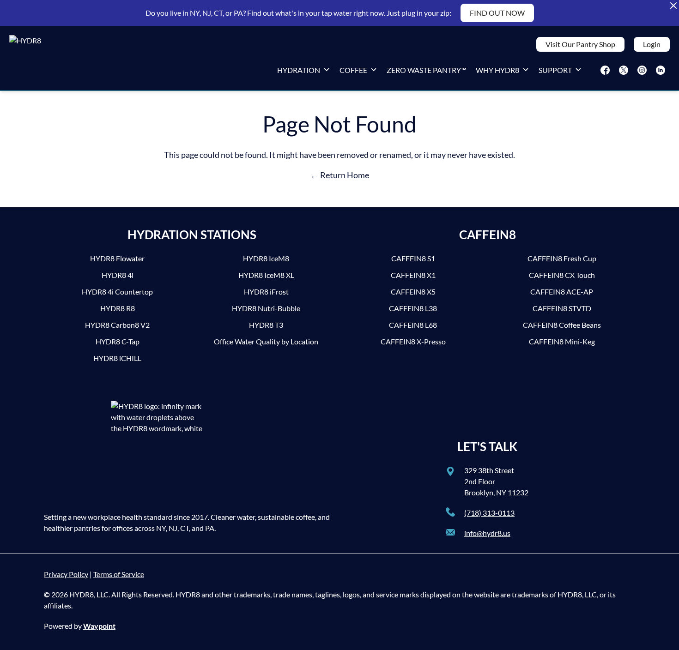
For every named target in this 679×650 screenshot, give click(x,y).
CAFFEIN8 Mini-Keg (562, 341)
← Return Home (339, 175)
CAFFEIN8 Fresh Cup (561, 258)
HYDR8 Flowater (117, 258)
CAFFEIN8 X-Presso (413, 341)
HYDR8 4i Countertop (117, 291)
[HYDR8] (39, 58)
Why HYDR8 (497, 70)
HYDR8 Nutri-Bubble (266, 308)
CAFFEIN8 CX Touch (562, 275)
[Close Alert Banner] (673, 5)
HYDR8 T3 (266, 324)
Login (652, 44)
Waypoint (99, 625)
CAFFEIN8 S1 (413, 258)
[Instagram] (642, 70)
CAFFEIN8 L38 (413, 308)
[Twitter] (623, 70)
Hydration (298, 70)
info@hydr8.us (487, 533)
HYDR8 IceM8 (266, 258)
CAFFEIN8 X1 (413, 275)
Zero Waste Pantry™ (427, 70)
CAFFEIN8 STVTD (562, 308)
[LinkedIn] (660, 70)
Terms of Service (118, 574)
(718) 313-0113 (489, 512)
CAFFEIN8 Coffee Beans (562, 324)
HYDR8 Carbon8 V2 (117, 324)
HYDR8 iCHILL (117, 358)
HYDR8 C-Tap (117, 341)
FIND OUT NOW (497, 12)
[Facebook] (605, 70)
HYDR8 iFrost (266, 291)
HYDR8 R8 (117, 308)
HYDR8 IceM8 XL (266, 275)
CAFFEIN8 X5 (413, 291)
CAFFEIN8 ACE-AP (561, 291)
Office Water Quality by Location (266, 341)
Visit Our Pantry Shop (580, 44)
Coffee (353, 70)
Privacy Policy (66, 574)
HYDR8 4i (117, 275)
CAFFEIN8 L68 (413, 324)
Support (555, 70)
